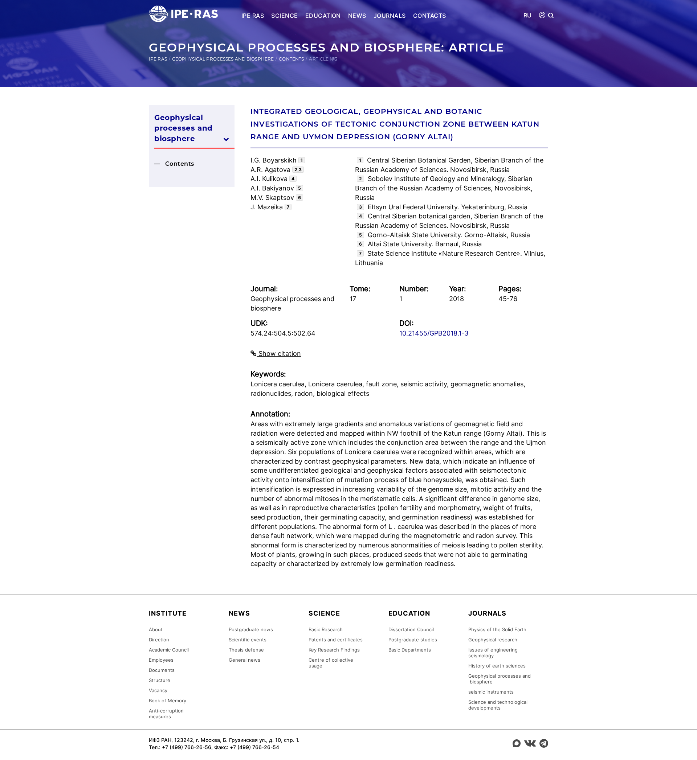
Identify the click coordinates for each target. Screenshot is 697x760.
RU (527, 15)
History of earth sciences (497, 666)
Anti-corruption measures (166, 713)
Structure (159, 680)
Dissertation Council (411, 629)
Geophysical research (492, 639)
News (357, 15)
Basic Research (326, 629)
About (156, 629)
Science (284, 15)
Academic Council (169, 650)
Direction (159, 639)
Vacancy (158, 690)
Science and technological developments (497, 705)
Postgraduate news (251, 629)
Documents (162, 670)
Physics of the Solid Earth (497, 629)
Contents (291, 59)
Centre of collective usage (331, 663)
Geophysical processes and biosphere (223, 59)
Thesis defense (246, 650)
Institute (168, 613)
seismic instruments (491, 692)
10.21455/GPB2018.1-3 (433, 333)
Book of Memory (167, 700)
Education (323, 15)
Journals (390, 15)
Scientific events (247, 639)
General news (244, 660)
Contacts (429, 15)
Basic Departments (409, 650)
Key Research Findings (334, 650)
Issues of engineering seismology (493, 652)
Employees (161, 660)
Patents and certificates (336, 639)
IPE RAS (252, 15)
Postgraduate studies (412, 639)
